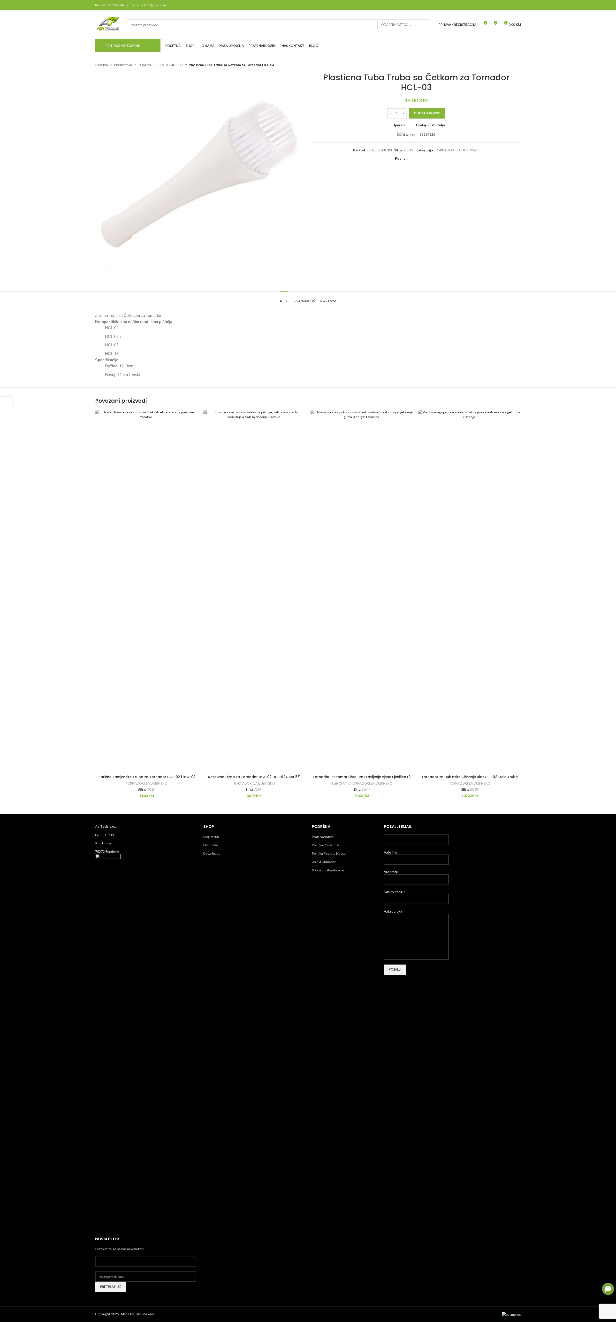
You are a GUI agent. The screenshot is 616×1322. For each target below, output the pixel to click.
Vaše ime (390, 852)
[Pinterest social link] (518, 5)
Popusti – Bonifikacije (328, 870)
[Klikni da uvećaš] (105, 272)
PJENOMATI (340, 783)
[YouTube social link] (512, 5)
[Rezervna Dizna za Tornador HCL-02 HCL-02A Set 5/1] (254, 591)
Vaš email (391, 872)
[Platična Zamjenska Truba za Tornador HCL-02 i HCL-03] (146, 591)
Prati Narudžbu (323, 837)
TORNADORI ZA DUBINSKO (160, 65)
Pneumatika (123, 65)
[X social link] (499, 5)
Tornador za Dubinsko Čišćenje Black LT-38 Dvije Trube (469, 776)
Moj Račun (211, 837)
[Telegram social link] (434, 158)
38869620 (427, 134)
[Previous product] (506, 65)
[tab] (284, 298)
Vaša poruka (393, 911)
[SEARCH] (424, 24)
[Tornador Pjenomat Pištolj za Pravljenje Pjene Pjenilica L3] (362, 591)
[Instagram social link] (505, 5)
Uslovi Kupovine (324, 862)
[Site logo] (108, 24)
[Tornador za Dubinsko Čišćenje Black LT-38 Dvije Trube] (469, 591)
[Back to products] (512, 65)
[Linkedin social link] (429, 158)
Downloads (211, 853)
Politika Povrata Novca (329, 853)
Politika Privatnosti (326, 845)
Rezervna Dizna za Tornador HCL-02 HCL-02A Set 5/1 (254, 776)
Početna (101, 65)
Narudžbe (210, 845)
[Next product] (518, 65)
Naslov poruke (394, 892)
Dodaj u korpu (427, 113)
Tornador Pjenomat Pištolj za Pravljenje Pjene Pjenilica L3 (362, 776)
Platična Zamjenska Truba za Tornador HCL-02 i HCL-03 (147, 776)
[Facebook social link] (493, 5)
